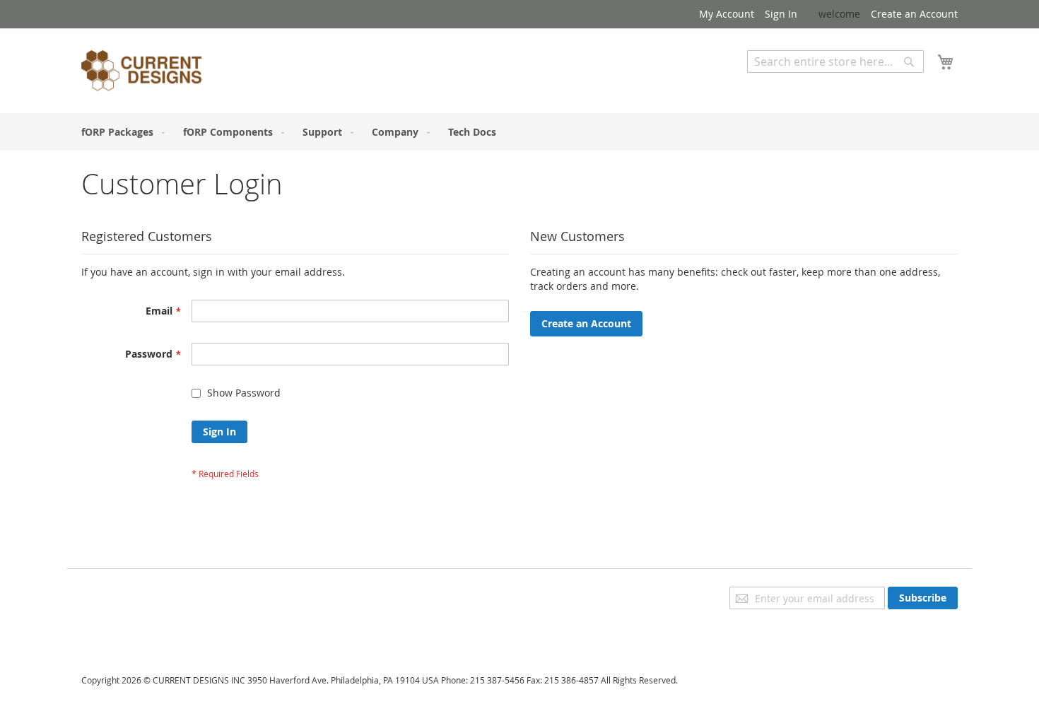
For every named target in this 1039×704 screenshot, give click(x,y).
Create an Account (914, 13)
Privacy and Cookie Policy (140, 593)
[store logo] (141, 72)
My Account (726, 13)
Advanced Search (788, 83)
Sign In (781, 13)
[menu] (519, 132)
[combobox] (835, 61)
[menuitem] (120, 132)
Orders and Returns (128, 633)
